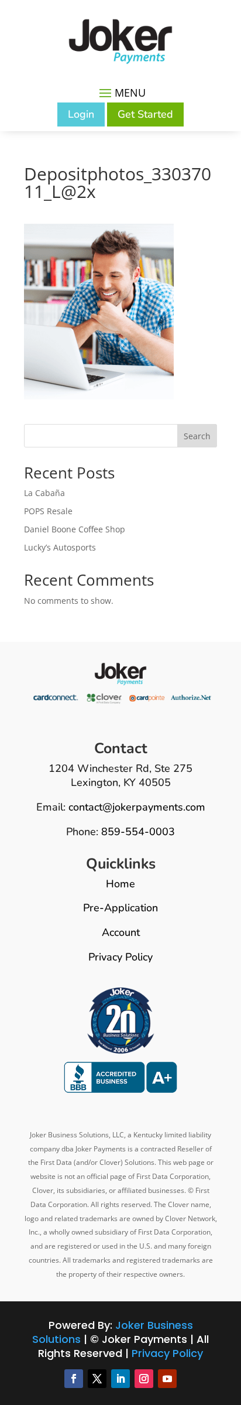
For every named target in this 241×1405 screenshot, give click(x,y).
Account (121, 932)
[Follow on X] (97, 1378)
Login (81, 114)
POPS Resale (48, 511)
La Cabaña (44, 492)
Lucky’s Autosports (60, 547)
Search (197, 436)
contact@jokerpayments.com (136, 807)
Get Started (145, 114)
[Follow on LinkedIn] (120, 1378)
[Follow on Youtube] (167, 1378)
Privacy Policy (120, 957)
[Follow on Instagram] (144, 1378)
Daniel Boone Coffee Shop (74, 529)
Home (120, 884)
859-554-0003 (138, 832)
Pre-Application (120, 908)
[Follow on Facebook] (73, 1378)
